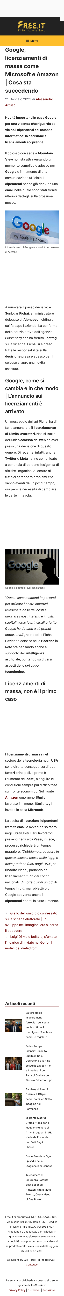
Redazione (49, 1290)
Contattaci (32, 1264)
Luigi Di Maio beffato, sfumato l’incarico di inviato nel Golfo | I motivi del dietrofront (31, 942)
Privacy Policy (17, 1290)
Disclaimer (34, 1290)
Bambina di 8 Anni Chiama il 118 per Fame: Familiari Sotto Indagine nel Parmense (39, 1099)
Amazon (11, 797)
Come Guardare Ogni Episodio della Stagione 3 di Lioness (39, 1161)
